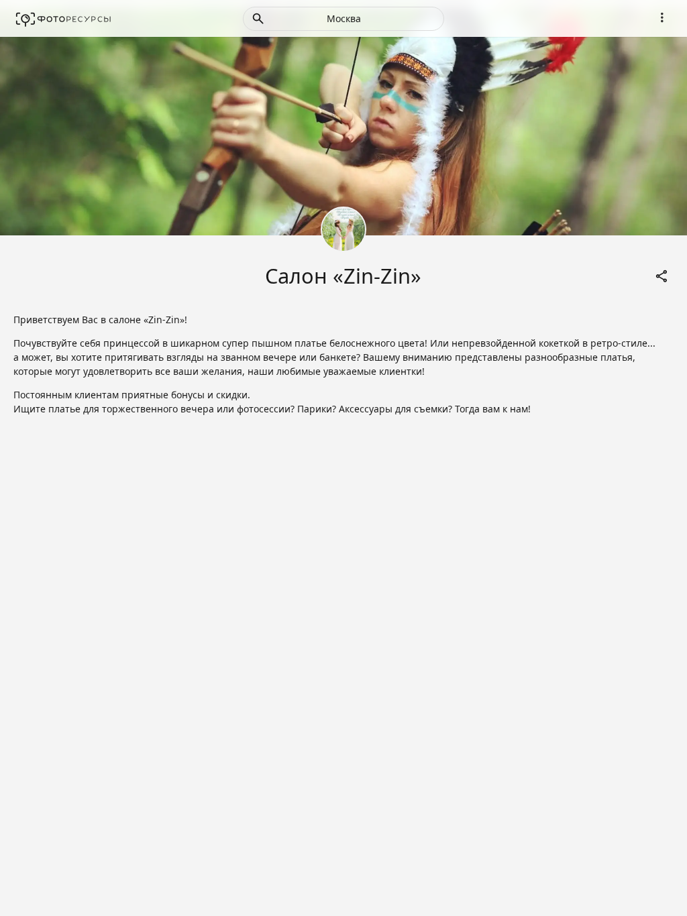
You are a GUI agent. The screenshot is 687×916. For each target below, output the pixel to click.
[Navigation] (661, 17)
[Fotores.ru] (63, 19)
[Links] (661, 276)
